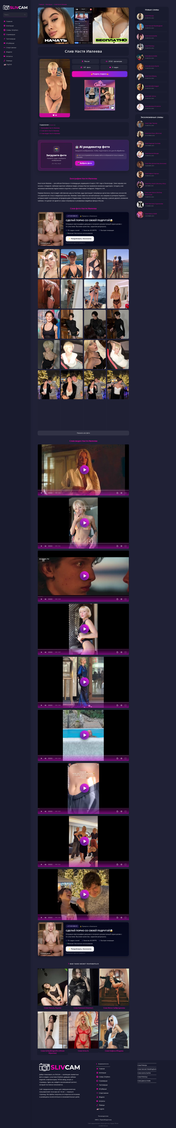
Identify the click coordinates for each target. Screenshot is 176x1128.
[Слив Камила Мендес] (140, 154)
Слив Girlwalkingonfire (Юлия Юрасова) (52, 1052)
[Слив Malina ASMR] (140, 214)
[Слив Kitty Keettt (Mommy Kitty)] (140, 184)
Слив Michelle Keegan (152, 86)
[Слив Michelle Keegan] (140, 87)
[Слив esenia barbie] (140, 36)
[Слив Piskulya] (140, 16)
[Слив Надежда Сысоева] (140, 144)
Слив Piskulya (149, 16)
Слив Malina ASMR (151, 214)
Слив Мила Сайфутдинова (114, 1008)
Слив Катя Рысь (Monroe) (153, 133)
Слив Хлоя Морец (151, 76)
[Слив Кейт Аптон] (140, 97)
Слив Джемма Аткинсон (153, 106)
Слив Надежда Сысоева (152, 143)
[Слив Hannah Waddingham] (140, 26)
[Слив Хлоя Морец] (140, 76)
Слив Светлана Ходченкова (154, 204)
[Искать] (25, 14)
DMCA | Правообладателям (103, 1120)
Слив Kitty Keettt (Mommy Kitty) (155, 183)
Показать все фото (83, 433)
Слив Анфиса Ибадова (114, 1051)
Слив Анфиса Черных (152, 173)
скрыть (52, 125)
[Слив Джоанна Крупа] (140, 66)
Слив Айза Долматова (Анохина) (155, 163)
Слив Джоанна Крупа (152, 66)
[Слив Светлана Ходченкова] (140, 204)
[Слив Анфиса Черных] (140, 174)
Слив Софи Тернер (151, 123)
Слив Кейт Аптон (150, 96)
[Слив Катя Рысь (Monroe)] (140, 134)
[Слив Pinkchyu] (140, 46)
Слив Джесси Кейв (151, 56)
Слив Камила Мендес (152, 153)
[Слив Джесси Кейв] (140, 56)
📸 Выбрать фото (85, 163)
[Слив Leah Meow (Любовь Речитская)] (140, 194)
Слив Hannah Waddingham (154, 26)
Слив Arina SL (83, 1051)
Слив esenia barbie (151, 36)
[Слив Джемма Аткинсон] (140, 107)
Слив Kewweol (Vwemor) (83, 1008)
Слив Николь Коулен (52, 1008)
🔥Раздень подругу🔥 (100, 74)
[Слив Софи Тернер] (140, 124)
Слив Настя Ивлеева (60, 4)
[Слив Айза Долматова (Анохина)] (140, 164)
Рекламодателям (103, 1116)
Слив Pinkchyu (149, 46)
